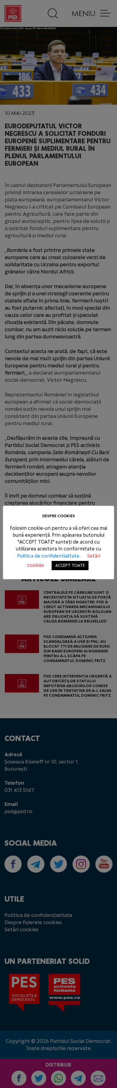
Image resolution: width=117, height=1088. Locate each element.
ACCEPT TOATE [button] (70, 565)
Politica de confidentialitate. (49, 556)
